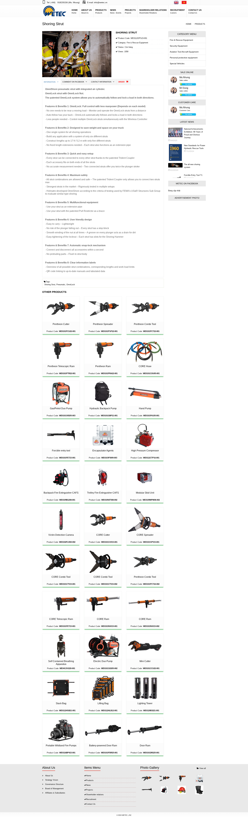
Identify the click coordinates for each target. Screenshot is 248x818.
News (88, 785)
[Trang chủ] (184, 2)
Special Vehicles (177, 63)
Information (50, 82)
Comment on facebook (73, 82)
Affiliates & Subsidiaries (55, 793)
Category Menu (186, 34)
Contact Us (90, 804)
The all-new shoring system (192, 165)
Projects (89, 790)
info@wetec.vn (100, 2)
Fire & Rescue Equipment (181, 40)
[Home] (176, 2)
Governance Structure (54, 784)
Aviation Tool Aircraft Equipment (184, 52)
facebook (191, 2)
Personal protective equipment (183, 57)
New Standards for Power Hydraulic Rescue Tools (194, 146)
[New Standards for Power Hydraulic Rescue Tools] (176, 152)
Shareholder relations (95, 794)
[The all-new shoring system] (176, 165)
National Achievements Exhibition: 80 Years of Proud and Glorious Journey (193, 133)
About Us (49, 776)
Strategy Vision (51, 780)
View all (202, 768)
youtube (203, 2)
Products (200, 24)
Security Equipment (178, 46)
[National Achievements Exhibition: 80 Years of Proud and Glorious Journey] (176, 132)
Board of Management (54, 788)
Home (188, 24)
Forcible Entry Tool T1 (193, 175)
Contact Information (101, 82)
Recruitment (91, 799)
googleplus (197, 2)
